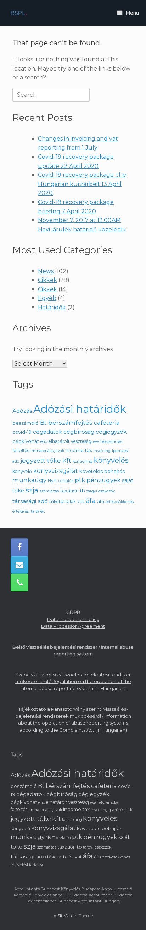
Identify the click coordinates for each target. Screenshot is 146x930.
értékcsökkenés (120, 502)
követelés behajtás (102, 471)
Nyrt (52, 480)
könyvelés (111, 460)
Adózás (22, 410)
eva (96, 441)
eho (43, 441)
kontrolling (82, 461)
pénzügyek (103, 480)
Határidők (52, 307)
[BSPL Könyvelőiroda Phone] (19, 582)
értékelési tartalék (28, 511)
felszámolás (111, 441)
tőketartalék (62, 501)
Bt (43, 422)
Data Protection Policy (73, 619)
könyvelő (22, 471)
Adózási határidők (79, 409)
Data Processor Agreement (73, 626)
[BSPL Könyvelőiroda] (18, 13)
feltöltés (20, 450)
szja (32, 490)
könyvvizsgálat (55, 470)
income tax (79, 450)
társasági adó (30, 501)
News (46, 271)
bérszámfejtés (70, 422)
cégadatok (47, 431)
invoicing (102, 451)
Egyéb (47, 298)
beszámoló (25, 423)
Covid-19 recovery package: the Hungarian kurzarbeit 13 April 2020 (82, 183)
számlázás (49, 491)
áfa (91, 501)
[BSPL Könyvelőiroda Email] (19, 565)
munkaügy (29, 480)
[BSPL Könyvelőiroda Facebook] (19, 547)
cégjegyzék (111, 431)
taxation (69, 491)
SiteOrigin (67, 915)
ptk (80, 480)
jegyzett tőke (41, 460)
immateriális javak (47, 451)
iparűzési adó (121, 809)
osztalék (65, 481)
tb (82, 491)
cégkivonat (25, 441)
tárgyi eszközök (100, 491)
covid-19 (22, 432)
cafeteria (107, 422)
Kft (66, 460)
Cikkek (47, 280)
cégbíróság (78, 431)
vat (80, 501)
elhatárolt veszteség (70, 441)
